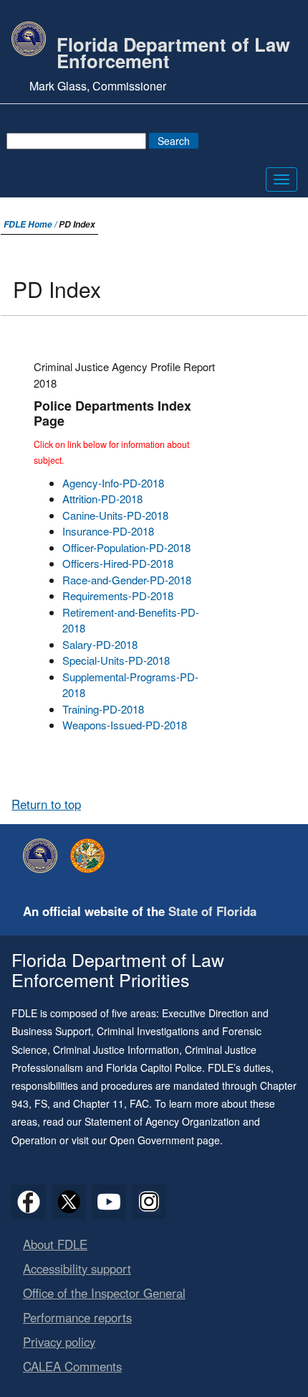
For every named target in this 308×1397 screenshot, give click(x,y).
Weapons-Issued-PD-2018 (124, 724)
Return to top (46, 804)
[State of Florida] (91, 855)
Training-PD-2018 (103, 708)
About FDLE (55, 1244)
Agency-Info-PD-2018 (113, 482)
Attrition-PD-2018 (102, 498)
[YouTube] (109, 1202)
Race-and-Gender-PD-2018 (126, 579)
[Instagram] (149, 1202)
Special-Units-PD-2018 (116, 660)
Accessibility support (77, 1268)
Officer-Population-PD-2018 (126, 547)
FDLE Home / (31, 224)
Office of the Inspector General (104, 1293)
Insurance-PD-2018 (108, 530)
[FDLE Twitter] (69, 1202)
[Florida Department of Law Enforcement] (43, 855)
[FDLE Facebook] (28, 1202)
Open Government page (165, 1140)
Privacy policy (59, 1342)
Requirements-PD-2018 (117, 595)
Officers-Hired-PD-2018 (117, 563)
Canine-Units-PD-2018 (115, 515)
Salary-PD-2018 (100, 644)
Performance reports (77, 1317)
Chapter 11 (98, 1103)
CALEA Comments (72, 1366)
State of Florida (212, 911)
